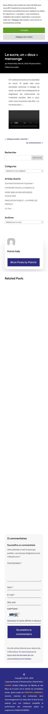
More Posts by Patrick (23, 262)
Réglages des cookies (24, 37)
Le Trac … (9, 208)
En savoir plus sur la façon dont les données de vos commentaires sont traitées (21, 655)
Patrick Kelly (12, 64)
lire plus (11, 359)
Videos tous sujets (12, 67)
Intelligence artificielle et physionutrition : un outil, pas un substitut (20, 317)
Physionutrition (35, 64)
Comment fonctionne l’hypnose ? (19, 183)
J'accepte (24, 30)
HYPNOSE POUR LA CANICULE (19, 188)
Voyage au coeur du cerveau (19, 475)
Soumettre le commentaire (24, 632)
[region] (24, 21)
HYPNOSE (35, 401)
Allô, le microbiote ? (15, 398)
